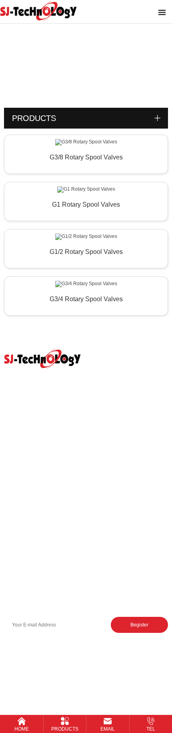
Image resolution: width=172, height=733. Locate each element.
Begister (139, 625)
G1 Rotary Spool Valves (86, 204)
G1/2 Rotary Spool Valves (86, 251)
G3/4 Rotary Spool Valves (86, 299)
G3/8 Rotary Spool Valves (86, 157)
